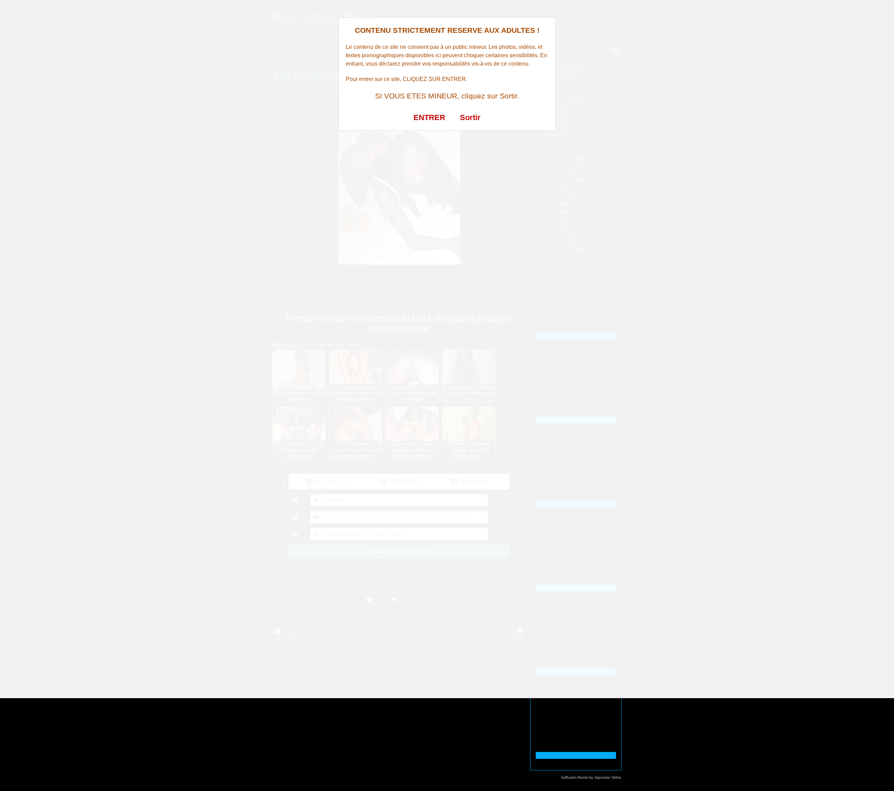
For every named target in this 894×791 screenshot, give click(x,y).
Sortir (470, 117)
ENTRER (429, 117)
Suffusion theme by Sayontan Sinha (591, 777)
